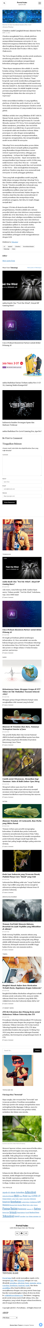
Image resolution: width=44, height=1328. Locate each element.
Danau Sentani (6, 1199)
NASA (28, 1205)
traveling (22, 1216)
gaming (21, 1199)
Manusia (6, 1204)
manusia (33, 1283)
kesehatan (13, 1285)
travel (16, 1216)
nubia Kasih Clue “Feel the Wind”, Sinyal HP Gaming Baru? (21, 582)
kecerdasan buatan (28, 246)
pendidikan (6, 1288)
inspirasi (21, 1285)
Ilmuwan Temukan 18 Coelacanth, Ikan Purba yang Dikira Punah (21, 822)
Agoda (5, 1192)
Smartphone (21, 1212)
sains (12, 1280)
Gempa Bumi (26, 1199)
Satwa (37, 1208)
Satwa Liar (5, 1212)
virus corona (33, 1216)
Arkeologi (30, 1192)
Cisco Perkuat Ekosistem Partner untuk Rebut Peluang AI (21, 630)
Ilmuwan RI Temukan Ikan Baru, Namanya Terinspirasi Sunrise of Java (20, 727)
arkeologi (20, 1283)
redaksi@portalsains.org (14, 1295)
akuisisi (10, 246)
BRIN (16, 1195)
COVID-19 (36, 1195)
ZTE (39, 1216)
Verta (13, 249)
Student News (34, 1212)
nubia (31, 1205)
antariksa (13, 1283)
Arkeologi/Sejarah (8, 1196)
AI (4, 246)
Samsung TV (30, 1209)
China (29, 1196)
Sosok (27, 1212)
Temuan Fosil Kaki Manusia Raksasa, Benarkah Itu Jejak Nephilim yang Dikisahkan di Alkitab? (21, 926)
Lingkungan (33, 1202)
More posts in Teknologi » (34, 267)
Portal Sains (22, 2)
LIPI (39, 1202)
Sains (14, 1208)
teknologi (20, 1280)
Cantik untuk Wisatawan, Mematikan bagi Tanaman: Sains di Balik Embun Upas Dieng (20, 780)
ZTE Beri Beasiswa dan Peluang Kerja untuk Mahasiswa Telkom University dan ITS (21, 1013)
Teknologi (14, 242)
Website (4, 493)
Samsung (22, 1208)
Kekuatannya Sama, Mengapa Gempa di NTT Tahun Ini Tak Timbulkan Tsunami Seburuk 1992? (21, 691)
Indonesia (33, 1199)
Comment (5, 454)
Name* (4, 478)
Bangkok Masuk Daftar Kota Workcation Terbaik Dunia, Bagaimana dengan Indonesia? (21, 986)
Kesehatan (15, 1201)
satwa (39, 1283)
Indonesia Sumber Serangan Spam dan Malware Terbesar (18, 423)
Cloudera (17, 246)
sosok (27, 1285)
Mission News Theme (16, 1325)
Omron (35, 1205)
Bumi (25, 1195)
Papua (6, 1208)
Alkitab (12, 1192)
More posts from (8, 261)
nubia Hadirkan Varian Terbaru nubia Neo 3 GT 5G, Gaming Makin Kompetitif (21, 383)
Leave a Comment (8, 597)
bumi (27, 1283)
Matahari (20, 1205)
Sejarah (13, 1212)
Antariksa (20, 1192)
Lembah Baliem (25, 1202)
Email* (4, 486)
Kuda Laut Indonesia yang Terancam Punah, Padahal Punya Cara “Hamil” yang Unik (21, 875)
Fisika (17, 1199)
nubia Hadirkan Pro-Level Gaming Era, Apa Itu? (22, 431)
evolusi (13, 1199)
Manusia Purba (13, 1205)
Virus (27, 1216)
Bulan (20, 1196)
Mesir (24, 1205)
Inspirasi (6, 1201)
